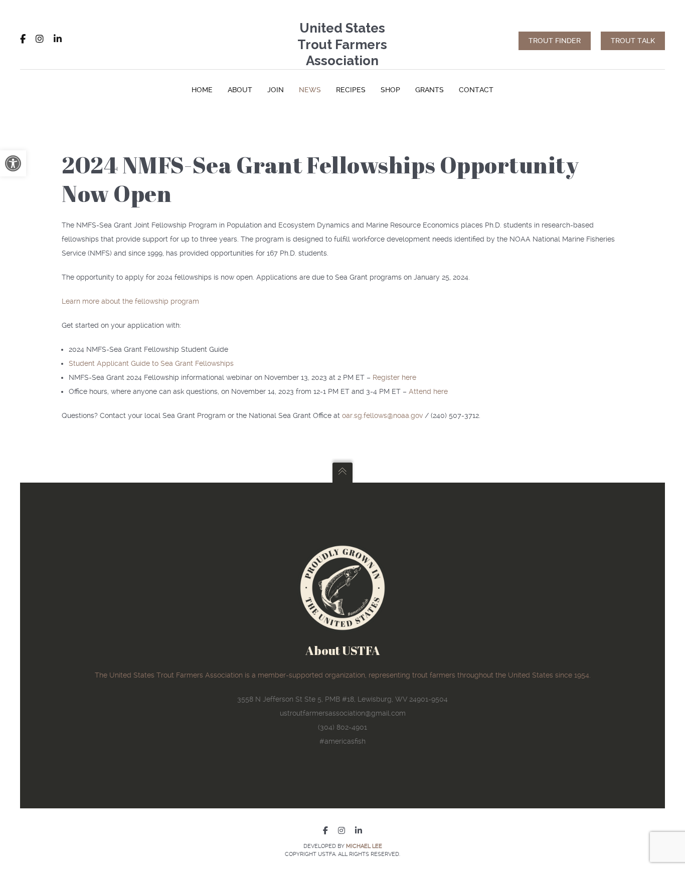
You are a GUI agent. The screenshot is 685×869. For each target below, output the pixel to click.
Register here (394, 377)
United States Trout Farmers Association (342, 44)
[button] (13, 163)
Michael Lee (364, 846)
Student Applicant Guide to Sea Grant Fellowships (151, 363)
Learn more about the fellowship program (130, 301)
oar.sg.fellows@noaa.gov (382, 415)
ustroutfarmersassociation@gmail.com (343, 713)
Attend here (428, 391)
